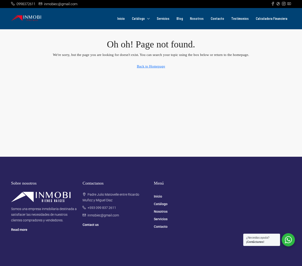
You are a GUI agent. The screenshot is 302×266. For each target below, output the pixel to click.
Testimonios (240, 19)
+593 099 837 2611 (102, 208)
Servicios (163, 19)
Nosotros (197, 19)
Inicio (121, 19)
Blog (179, 19)
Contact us (91, 225)
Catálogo (138, 19)
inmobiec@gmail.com (103, 215)
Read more (19, 230)
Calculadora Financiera (271, 19)
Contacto (217, 19)
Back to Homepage (151, 66)
